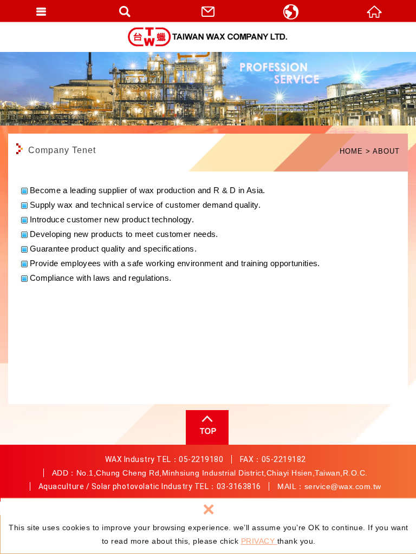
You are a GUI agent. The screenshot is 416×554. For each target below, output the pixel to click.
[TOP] (206, 427)
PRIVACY (259, 541)
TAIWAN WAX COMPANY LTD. (208, 37)
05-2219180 (201, 459)
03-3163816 (239, 486)
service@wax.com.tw (342, 486)
